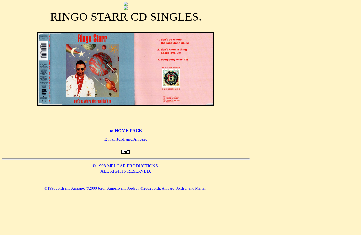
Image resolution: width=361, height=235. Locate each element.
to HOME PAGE (126, 130)
